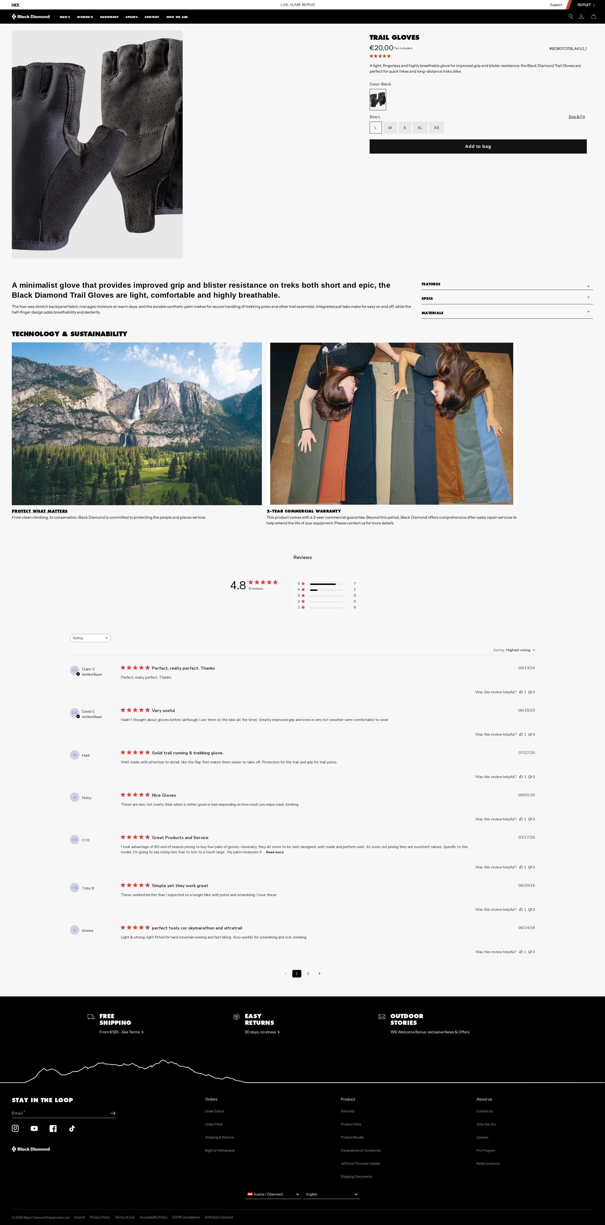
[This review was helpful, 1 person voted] (521, 692)
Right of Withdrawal (219, 1150)
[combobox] (90, 638)
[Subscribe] (113, 1113)
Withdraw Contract (219, 1217)
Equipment (109, 17)
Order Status (214, 1111)
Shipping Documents (356, 1176)
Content (152, 17)
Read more (275, 852)
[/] (31, 17)
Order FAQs (214, 1124)
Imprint (79, 1217)
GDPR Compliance (186, 1217)
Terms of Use (125, 1217)
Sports (132, 17)
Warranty (347, 1111)
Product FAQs (351, 1124)
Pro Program (485, 1150)
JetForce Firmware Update (360, 1163)
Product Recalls (352, 1137)
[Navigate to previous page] (285, 973)
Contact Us (484, 1111)
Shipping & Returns (219, 1137)
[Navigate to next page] (319, 973)
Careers (482, 1137)
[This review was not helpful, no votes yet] (530, 692)
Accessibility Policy (153, 1217)
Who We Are (177, 17)
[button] (65, 17)
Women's (85, 17)
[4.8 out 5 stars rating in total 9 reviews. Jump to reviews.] (381, 56)
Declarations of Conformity (361, 1150)
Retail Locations (488, 1163)
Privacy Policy (100, 1217)
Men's (65, 17)
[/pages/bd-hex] (15, 5)
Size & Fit (577, 116)
